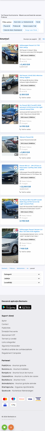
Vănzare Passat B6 (26, 137)
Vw (37, 22)
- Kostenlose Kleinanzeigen (17, 391)
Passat (6, 26)
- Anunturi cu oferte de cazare (20, 376)
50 (44, 39)
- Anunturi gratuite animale (19, 383)
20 (40, 39)
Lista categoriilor (9, 342)
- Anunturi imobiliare (15, 369)
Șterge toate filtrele (31, 30)
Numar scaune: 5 (28, 26)
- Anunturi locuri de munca (17, 373)
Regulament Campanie (11, 353)
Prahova (15, 26)
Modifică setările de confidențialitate (17, 349)
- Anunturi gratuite (14, 365)
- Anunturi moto (13, 380)
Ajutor (4, 321)
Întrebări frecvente (10, 331)
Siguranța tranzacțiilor (11, 346)
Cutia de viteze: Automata (12, 30)
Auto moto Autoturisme (22, 22)
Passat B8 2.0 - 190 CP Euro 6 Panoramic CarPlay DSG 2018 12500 (30, 167)
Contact (5, 324)
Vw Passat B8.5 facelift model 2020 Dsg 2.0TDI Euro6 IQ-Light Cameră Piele (31, 202)
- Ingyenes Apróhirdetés (18, 387)
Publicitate (6, 328)
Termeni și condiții (9, 339)
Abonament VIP (8, 335)
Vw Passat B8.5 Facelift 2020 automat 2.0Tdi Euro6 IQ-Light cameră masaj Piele (31, 107)
